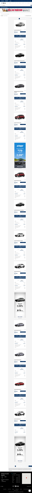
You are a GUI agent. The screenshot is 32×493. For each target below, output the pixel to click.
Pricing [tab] (21, 69)
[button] (25, 29)
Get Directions (3, 481)
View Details (17, 35)
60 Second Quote (23, 62)
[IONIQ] (5, 476)
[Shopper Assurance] (2, 476)
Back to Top (30, 466)
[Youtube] (2, 486)
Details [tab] (18, 69)
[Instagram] (1, 486)
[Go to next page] (30, 18)
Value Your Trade (20, 67)
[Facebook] (0, 486)
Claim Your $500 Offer (23, 35)
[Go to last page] (31, 18)
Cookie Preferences (16, 490)
